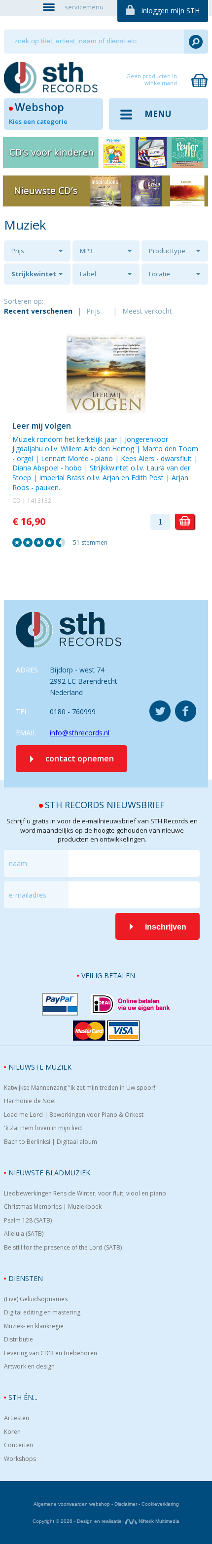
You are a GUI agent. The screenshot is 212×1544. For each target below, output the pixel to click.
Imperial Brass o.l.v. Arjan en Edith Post (101, 477)
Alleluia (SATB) (23, 1233)
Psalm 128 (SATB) (28, 1220)
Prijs (17, 250)
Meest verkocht (147, 311)
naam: (19, 863)
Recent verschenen (38, 311)
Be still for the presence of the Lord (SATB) (63, 1247)
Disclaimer (125, 1504)
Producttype (167, 250)
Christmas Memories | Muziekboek (53, 1206)
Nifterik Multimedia (158, 1521)
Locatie (159, 273)
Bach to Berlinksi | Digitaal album (50, 1141)
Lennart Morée (65, 458)
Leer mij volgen (41, 425)
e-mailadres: (28, 895)
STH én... (22, 1397)
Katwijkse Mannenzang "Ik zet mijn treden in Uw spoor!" (81, 1087)
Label (88, 273)
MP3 (86, 250)
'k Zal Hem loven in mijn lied (43, 1128)
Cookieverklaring (160, 1504)
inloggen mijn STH (170, 10)
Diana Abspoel (35, 467)
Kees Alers (137, 458)
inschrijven (165, 927)
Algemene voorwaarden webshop (72, 1504)
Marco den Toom (170, 448)
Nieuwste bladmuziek (49, 1172)
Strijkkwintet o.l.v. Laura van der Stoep (36, 277)
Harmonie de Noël (30, 1101)
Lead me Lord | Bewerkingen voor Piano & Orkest (73, 1114)
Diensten (25, 1278)
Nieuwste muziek (39, 1067)
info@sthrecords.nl (79, 732)
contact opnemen (79, 758)
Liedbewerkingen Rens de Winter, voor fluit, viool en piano (85, 1193)
